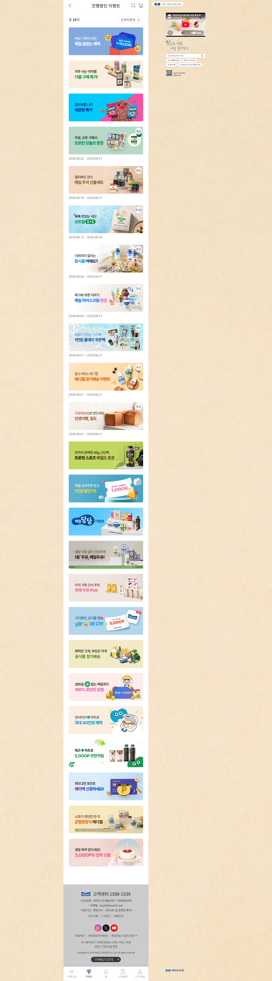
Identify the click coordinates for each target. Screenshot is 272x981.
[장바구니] (140, 5)
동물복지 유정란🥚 (189, 60)
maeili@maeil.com (111, 905)
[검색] (133, 5)
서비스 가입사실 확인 (106, 946)
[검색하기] (202, 56)
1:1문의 (106, 916)
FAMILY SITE (104, 959)
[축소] (159, 4)
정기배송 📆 (171, 64)
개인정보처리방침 (98, 935)
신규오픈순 (128, 19)
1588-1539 (120, 894)
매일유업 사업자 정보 (122, 935)
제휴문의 (119, 916)
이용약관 (80, 935)
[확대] (155, 4)
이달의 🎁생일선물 (173, 60)
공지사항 (93, 916)
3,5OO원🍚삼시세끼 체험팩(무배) (190, 64)
